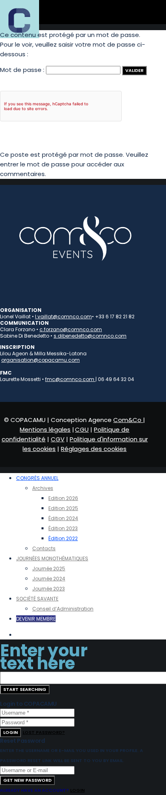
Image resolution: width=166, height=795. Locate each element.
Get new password (27, 780)
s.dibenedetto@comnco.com (90, 335)
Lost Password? (44, 732)
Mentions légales (45, 429)
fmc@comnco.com (70, 379)
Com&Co (128, 420)
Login (10, 732)
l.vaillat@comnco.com (63, 316)
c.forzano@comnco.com (70, 329)
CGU (82, 429)
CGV (57, 439)
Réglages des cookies (94, 449)
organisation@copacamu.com (40, 360)
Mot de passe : (23, 70)
